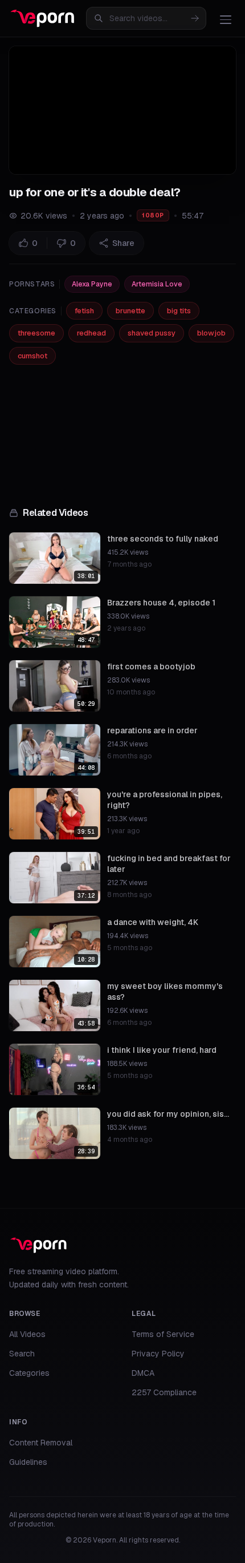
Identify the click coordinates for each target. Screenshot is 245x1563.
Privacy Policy (158, 1353)
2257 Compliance (164, 1392)
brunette (130, 311)
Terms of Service (163, 1334)
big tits (179, 311)
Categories (29, 1373)
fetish (84, 311)
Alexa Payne (92, 284)
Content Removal (40, 1442)
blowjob (211, 333)
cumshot (32, 356)
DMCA (143, 1373)
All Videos (27, 1334)
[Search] (195, 18)
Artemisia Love (157, 284)
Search (22, 1353)
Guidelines (28, 1462)
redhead (91, 333)
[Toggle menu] (225, 19)
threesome (36, 333)
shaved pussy (151, 333)
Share (123, 243)
